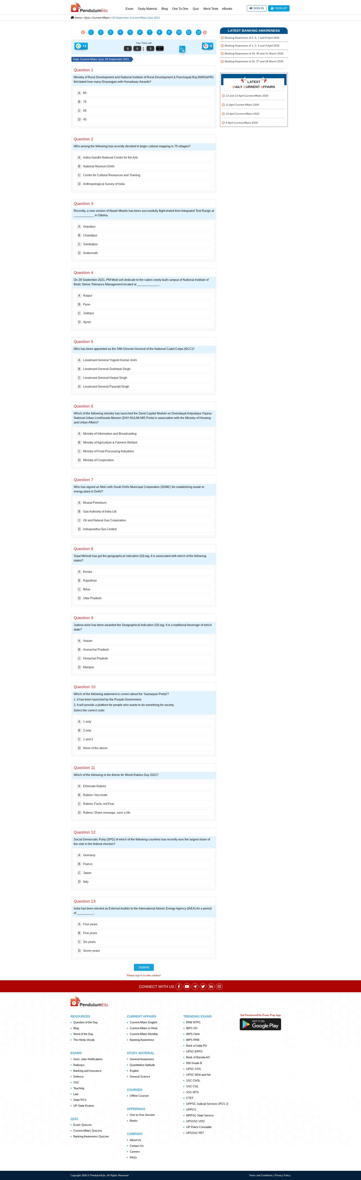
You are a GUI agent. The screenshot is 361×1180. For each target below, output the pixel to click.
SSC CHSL (193, 1080)
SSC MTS (192, 1092)
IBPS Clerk (193, 1034)
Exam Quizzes (82, 1124)
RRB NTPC (193, 1022)
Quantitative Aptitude (142, 1065)
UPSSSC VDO (195, 1121)
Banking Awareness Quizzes (91, 1136)
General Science (140, 1076)
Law (75, 1094)
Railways (79, 1065)
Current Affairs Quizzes (87, 1130)
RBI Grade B (194, 1063)
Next (204, 32)
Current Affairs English (143, 1022)
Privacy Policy (282, 1175)
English (134, 1070)
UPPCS (191, 1109)
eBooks (227, 8)
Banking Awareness (142, 1039)
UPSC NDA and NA (198, 1074)
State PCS (79, 1099)
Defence (78, 1076)
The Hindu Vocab (83, 1039)
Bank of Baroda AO (198, 1057)
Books (134, 1120)
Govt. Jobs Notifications (88, 1059)
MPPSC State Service (200, 1115)
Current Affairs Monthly (144, 1034)
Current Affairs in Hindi (143, 1028)
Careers (135, 1151)
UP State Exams (83, 1105)
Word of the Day (83, 1034)
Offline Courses (139, 1095)
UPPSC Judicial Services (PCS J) (207, 1103)
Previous (84, 32)
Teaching (78, 1088)
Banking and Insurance (87, 1070)
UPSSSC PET (195, 1132)
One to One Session (142, 1114)
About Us (135, 1140)
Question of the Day (85, 1022)
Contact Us (137, 1145)
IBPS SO (191, 1028)
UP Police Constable (199, 1127)
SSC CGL (192, 1086)
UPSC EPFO (194, 1051)
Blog (165, 8)
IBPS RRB (192, 1039)
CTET (189, 1098)
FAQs (133, 1157)
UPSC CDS (193, 1068)
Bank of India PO (196, 1045)
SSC (76, 1082)
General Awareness (142, 1059)
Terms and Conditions (261, 1175)
